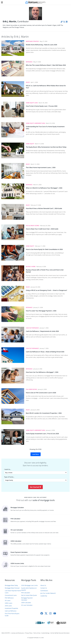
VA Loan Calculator (26, 605)
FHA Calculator (25, 593)
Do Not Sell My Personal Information (60, 633)
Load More (35, 454)
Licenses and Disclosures (17, 633)
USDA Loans (8, 603)
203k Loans (8, 606)
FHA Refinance (9, 598)
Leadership (43, 596)
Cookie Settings (45, 633)
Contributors (44, 590)
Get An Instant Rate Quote (29, 595)
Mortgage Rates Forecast (12, 588)
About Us (43, 585)
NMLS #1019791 (6, 633)
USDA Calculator (26, 602)
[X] (64, 22)
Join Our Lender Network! (48, 593)
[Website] (62, 22)
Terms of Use (36, 633)
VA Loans (7, 600)
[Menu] (2, 2)
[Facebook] (41, 613)
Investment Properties (11, 608)
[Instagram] (50, 613)
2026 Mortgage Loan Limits (29, 585)
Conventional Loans (11, 595)
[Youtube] (54, 613)
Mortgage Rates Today (11, 585)
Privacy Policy (28, 633)
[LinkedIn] (67, 22)
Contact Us (43, 588)
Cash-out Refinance (10, 611)
